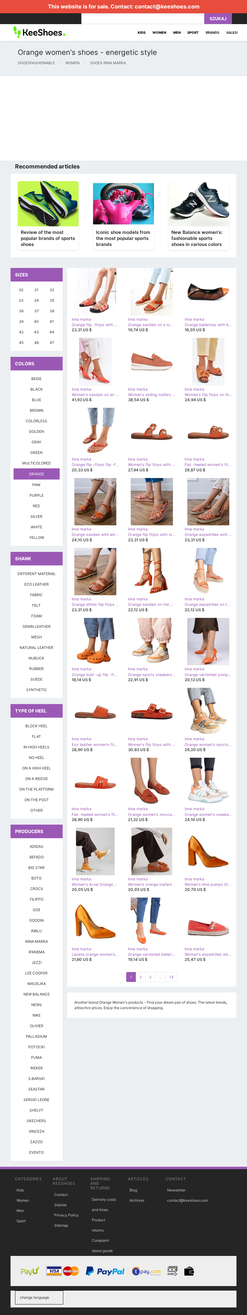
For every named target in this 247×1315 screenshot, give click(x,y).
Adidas (36, 846)
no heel (36, 757)
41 (52, 321)
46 (36, 342)
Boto (36, 878)
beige (36, 378)
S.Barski (36, 1078)
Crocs (36, 888)
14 (171, 977)
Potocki (36, 1047)
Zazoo (36, 1142)
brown (36, 410)
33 (21, 300)
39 (21, 321)
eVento (36, 1152)
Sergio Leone (36, 1099)
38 (52, 311)
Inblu (36, 931)
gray (36, 442)
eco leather (36, 584)
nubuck (36, 658)
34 (36, 300)
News (36, 1004)
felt (36, 605)
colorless (36, 421)
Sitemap (61, 1225)
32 (52, 290)
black (36, 389)
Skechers (36, 1120)
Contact (61, 1194)
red (36, 506)
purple (37, 495)
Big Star (36, 867)
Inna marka (36, 941)
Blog (133, 1190)
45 (21, 342)
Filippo (36, 899)
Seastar (36, 1089)
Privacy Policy (66, 1215)
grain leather (37, 626)
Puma (36, 1057)
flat (36, 736)
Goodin (36, 920)
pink (36, 485)
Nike (37, 1015)
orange (36, 474)
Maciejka (36, 983)
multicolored (36, 463)
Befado (37, 857)
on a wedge (36, 778)
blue (36, 400)
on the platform (36, 789)
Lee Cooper (36, 973)
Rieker (36, 1068)
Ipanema (37, 952)
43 (36, 332)
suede (36, 679)
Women (23, 1200)
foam (36, 616)
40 (36, 321)
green (36, 452)
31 (36, 290)
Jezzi (37, 962)
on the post (36, 799)
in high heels (36, 747)
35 (52, 300)
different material (36, 573)
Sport (21, 1221)
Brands (212, 32)
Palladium (36, 1036)
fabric (36, 595)
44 (51, 332)
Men (20, 1210)
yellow (36, 537)
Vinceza (36, 1131)
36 (21, 311)
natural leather (36, 647)
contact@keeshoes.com (167, 6)
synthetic (36, 689)
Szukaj (218, 18)
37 (36, 311)
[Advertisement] (123, 118)
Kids (20, 1190)
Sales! (232, 32)
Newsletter (176, 1190)
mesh (36, 637)
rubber (36, 668)
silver (36, 516)
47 (52, 342)
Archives (137, 1200)
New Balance (36, 994)
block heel (36, 726)
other (36, 810)
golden (36, 431)
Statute (60, 1205)
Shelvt (36, 1110)
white (36, 527)
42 (21, 332)
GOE (36, 910)
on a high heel (36, 768)
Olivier (36, 1026)
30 (21, 290)
